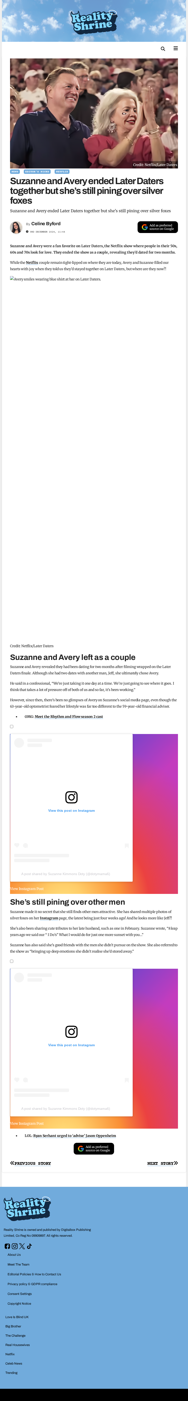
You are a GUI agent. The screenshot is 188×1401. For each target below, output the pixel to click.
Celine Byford (46, 223)
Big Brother (13, 1326)
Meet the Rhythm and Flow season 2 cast (69, 716)
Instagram (49, 918)
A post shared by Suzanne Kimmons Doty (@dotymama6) (65, 874)
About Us (14, 1254)
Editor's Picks (37, 171)
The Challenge (15, 1335)
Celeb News (13, 1363)
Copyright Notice (19, 1303)
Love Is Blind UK (17, 1317)
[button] (163, 49)
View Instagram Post (27, 889)
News (15, 171)
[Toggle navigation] (175, 48)
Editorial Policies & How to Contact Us (34, 1274)
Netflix (62, 171)
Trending (11, 1373)
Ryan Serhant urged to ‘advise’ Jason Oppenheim (74, 1136)
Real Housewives (17, 1345)
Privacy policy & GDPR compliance (32, 1284)
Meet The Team (18, 1264)
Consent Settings (20, 1294)
